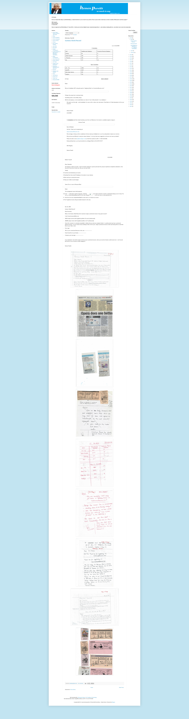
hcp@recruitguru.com (81, 138)
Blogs (54, 36)
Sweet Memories (56, 59)
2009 (131, 73)
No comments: (81, 683)
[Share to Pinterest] (93, 683)
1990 (131, 104)
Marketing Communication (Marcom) (56, 67)
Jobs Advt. (55, 46)
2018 (131, 61)
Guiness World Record (73, 41)
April (132, 50)
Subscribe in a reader (56, 111)
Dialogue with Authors (55, 72)
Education (55, 47)
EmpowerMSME (56, 79)
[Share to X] (90, 683)
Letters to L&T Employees (55, 64)
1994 (131, 99)
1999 (131, 90)
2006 (131, 78)
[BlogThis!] (89, 683)
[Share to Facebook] (92, 683)
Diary (54, 73)
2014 (131, 64)
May (132, 39)
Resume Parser (134, 43)
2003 (131, 84)
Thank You (55, 78)
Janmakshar (55, 75)
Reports (54, 69)
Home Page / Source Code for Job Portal (56, 33)
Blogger (113, 702)
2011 (131, 70)
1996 (131, 96)
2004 (131, 82)
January (132, 52)
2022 (131, 58)
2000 (131, 89)
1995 (131, 97)
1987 (131, 106)
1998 (131, 92)
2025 (131, 37)
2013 (131, 66)
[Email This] (88, 683)
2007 (131, 77)
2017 (131, 63)
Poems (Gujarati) (56, 39)
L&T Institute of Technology (91, 697)
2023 (131, 56)
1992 (131, 102)
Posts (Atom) (73, 689)
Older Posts (121, 687)
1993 (131, 101)
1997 (131, 94)
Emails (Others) (56, 60)
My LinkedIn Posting (55, 44)
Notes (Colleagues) (55, 57)
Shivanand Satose (81, 697)
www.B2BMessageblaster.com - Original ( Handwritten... (134, 47)
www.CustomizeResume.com (73, 131)
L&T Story (55, 61)
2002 (131, 85)
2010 (131, 71)
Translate (75, 34)
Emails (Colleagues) (55, 50)
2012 (131, 68)
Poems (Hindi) (56, 40)
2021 (131, 59)
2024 (131, 54)
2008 (131, 75)
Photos (54, 42)
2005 (131, 80)
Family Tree (55, 76)
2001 (131, 87)
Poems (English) (56, 37)
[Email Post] (85, 683)
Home (92, 687)
